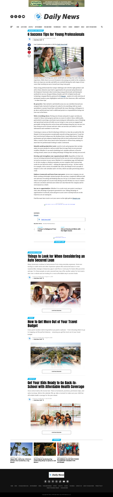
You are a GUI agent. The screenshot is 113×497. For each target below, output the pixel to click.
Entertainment (38, 27)
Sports (64, 27)
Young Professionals (49, 223)
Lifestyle (31, 27)
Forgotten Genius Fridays (53, 488)
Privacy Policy (98, 486)
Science (70, 27)
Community (76, 27)
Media (82, 27)
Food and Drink (47, 27)
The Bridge (71, 486)
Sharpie (63, 96)
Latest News (24, 27)
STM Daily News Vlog (23, 486)
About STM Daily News (91, 27)
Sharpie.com (76, 198)
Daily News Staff (38, 40)
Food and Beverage (47, 486)
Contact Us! (79, 486)
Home (18, 27)
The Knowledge (57, 27)
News (16, 486)
